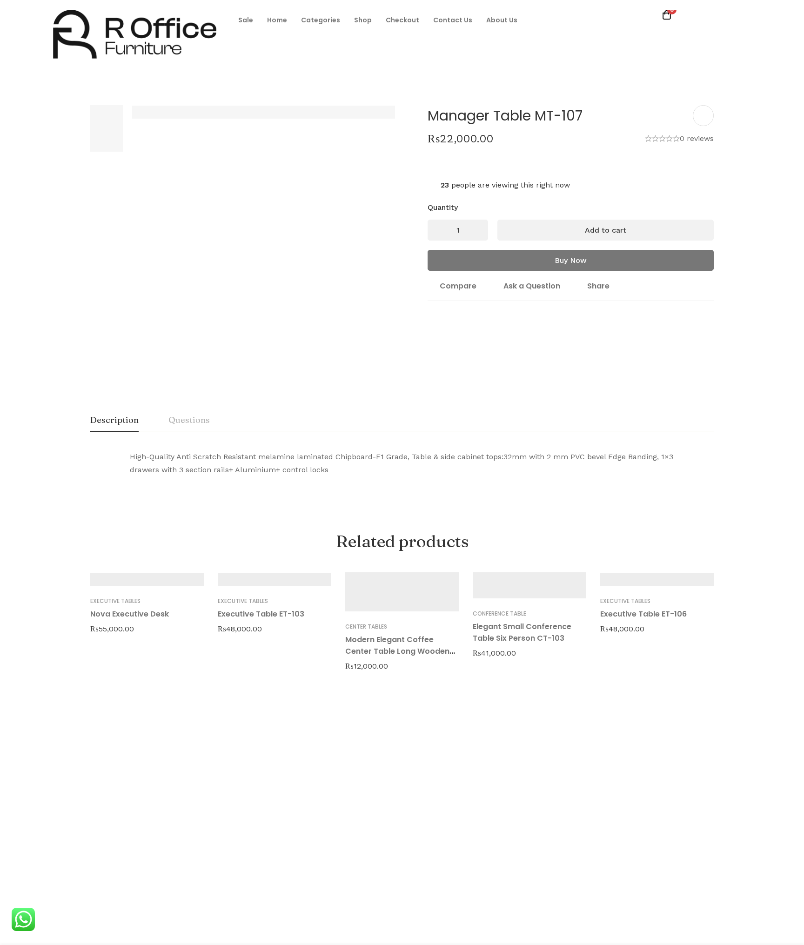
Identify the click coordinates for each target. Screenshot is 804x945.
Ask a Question (531, 286)
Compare (458, 286)
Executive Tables (115, 601)
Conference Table (499, 613)
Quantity (443, 207)
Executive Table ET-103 (261, 614)
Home (277, 20)
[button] (245, 20)
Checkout (402, 20)
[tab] (114, 420)
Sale (245, 20)
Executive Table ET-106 (643, 614)
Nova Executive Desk (129, 614)
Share (598, 286)
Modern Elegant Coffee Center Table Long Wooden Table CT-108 (397, 651)
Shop (363, 20)
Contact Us (452, 20)
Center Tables (366, 626)
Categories (320, 20)
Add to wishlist (703, 115)
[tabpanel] (402, 469)
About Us (501, 20)
